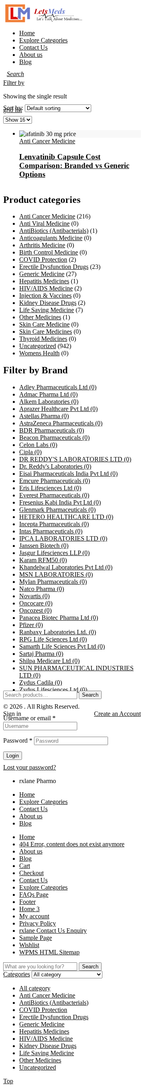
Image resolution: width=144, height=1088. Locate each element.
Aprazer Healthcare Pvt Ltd (58, 408)
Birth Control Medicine (48, 252)
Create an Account (117, 713)
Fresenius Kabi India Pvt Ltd (60, 502)
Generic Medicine (41, 273)
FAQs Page (33, 894)
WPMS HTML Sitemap (49, 952)
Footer (27, 901)
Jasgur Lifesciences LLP (54, 552)
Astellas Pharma (44, 416)
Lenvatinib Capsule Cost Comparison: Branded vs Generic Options (74, 165)
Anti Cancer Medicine (47, 141)
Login (12, 756)
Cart (24, 865)
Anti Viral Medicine (44, 223)
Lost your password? (29, 767)
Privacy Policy (37, 923)
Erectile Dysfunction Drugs (53, 266)
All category (34, 988)
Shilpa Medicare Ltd (49, 660)
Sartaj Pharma (41, 653)
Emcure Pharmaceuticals (54, 480)
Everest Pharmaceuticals (54, 495)
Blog (25, 823)
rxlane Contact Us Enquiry (53, 930)
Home (27, 794)
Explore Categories (43, 801)
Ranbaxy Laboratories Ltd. (57, 632)
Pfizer (31, 624)
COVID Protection (43, 259)
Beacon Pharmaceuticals (54, 437)
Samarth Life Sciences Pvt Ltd (62, 646)
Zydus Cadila (40, 682)
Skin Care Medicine (44, 324)
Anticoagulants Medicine (50, 237)
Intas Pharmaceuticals (50, 531)
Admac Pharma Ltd (48, 394)
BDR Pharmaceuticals (51, 430)
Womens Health (39, 353)
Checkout (31, 873)
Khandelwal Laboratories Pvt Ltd (65, 567)
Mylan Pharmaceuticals (53, 581)
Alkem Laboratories (48, 401)
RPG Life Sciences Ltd (53, 639)
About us (30, 816)
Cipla (30, 452)
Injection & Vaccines (45, 295)
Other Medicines (40, 317)
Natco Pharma (41, 588)
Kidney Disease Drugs (47, 302)
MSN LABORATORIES (56, 574)
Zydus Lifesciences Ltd (53, 689)
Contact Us (33, 808)
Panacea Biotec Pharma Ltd (58, 617)
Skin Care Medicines (45, 331)
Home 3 (29, 909)
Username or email (29, 718)
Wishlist (29, 945)
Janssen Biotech (43, 545)
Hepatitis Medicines (44, 281)
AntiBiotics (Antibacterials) (53, 230)
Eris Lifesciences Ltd (50, 488)
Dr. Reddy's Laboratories (55, 466)
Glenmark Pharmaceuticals (57, 509)
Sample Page (35, 937)
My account (34, 916)
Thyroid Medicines (43, 338)
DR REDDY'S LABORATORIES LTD (75, 459)
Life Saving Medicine (46, 310)
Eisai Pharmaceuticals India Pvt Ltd (68, 473)
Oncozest (35, 610)
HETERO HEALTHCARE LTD (66, 516)
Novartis (34, 596)
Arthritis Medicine (42, 245)
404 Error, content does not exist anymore (71, 844)
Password (17, 740)
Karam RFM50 (43, 560)
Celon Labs (38, 444)
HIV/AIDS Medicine (46, 288)
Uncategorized (37, 346)
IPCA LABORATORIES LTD (63, 538)
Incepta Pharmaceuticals (54, 524)
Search (90, 695)
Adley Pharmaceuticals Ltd (57, 387)
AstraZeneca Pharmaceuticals (60, 423)
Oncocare (35, 603)
